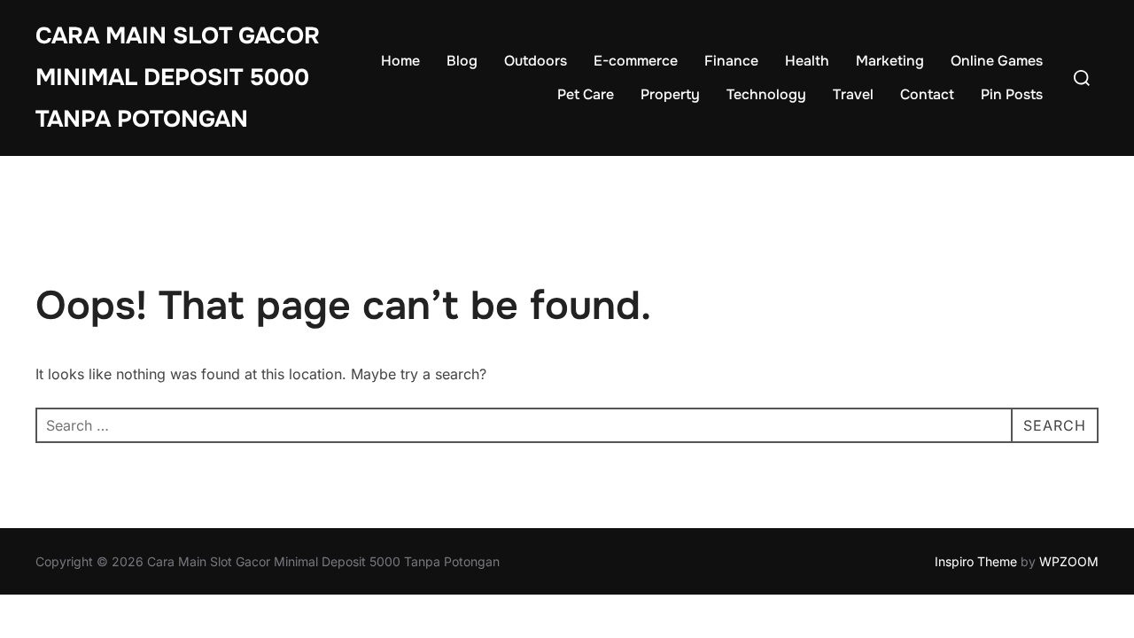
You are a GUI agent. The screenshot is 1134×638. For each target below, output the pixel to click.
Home (400, 60)
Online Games (997, 60)
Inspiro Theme (976, 561)
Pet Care (585, 94)
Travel (853, 94)
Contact (927, 94)
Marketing (890, 60)
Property (670, 94)
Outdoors (535, 60)
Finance (731, 60)
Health (807, 60)
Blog (462, 60)
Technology (766, 94)
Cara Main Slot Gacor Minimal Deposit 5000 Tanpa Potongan (177, 77)
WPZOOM (1069, 561)
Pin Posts (1012, 94)
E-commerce (636, 60)
